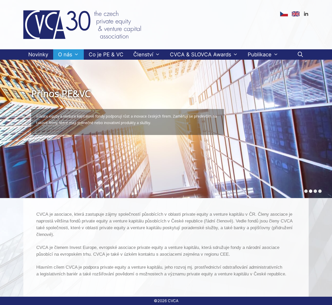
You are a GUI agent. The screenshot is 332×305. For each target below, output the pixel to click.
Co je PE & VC (106, 54)
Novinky (38, 54)
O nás (65, 54)
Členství (143, 54)
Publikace (260, 54)
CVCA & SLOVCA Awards (200, 54)
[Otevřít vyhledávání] (300, 54)
